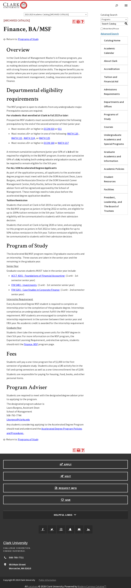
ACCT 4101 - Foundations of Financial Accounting (38, 275)
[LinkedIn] (88, 529)
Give (68, 500)
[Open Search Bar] (116, 5)
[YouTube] (79, 529)
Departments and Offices (114, 104)
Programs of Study (28, 39)
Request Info (67, 488)
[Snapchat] (70, 529)
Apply (67, 464)
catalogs (33, 586)
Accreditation (112, 68)
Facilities (109, 189)
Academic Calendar (109, 50)
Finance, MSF (31, 344)
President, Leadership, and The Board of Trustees (113, 204)
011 (60, 128)
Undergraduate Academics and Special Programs (114, 139)
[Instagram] (61, 529)
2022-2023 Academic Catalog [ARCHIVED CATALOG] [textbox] (47, 14)
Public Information (47, 580)
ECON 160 (49, 142)
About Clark (110, 60)
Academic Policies (114, 168)
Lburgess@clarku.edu (18, 419)
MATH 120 (72, 133)
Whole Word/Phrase (111, 28)
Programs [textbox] (106, 19)
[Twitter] (52, 529)
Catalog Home (112, 40)
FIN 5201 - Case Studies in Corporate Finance (35, 289)
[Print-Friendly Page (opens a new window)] (78, 21)
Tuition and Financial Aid (111, 79)
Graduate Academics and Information (112, 156)
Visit (67, 476)
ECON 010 (49, 128)
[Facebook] (43, 529)
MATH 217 (63, 142)
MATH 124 (29, 138)
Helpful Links (63, 514)
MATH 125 (44, 138)
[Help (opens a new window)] (82, 21)
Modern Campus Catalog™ (91, 586)
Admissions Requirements (112, 91)
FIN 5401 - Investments (24, 285)
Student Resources (110, 179)
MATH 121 (16, 138)
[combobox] (56, 14)
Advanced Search (110, 33)
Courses (108, 126)
